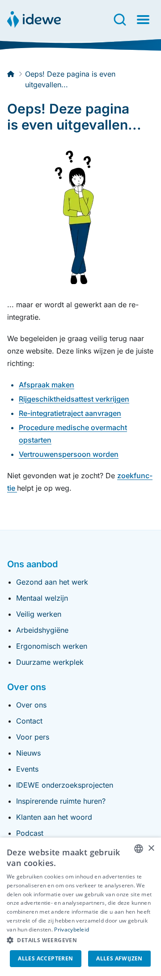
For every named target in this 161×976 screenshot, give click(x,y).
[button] (80, 940)
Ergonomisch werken (51, 646)
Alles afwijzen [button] (119, 958)
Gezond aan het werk (52, 581)
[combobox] (138, 848)
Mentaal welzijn (42, 598)
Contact (29, 720)
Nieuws (28, 752)
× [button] (151, 848)
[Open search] (119, 19)
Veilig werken (38, 614)
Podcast (29, 833)
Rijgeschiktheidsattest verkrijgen (74, 398)
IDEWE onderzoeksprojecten (64, 785)
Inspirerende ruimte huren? (61, 801)
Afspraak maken (46, 384)
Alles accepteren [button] (45, 958)
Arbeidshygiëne (42, 630)
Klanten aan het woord (54, 817)
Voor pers (32, 736)
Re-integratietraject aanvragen (70, 413)
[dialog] (80, 907)
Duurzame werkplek (50, 662)
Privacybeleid (71, 929)
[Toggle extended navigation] (143, 19)
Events (27, 769)
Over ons (31, 704)
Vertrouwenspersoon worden (69, 454)
